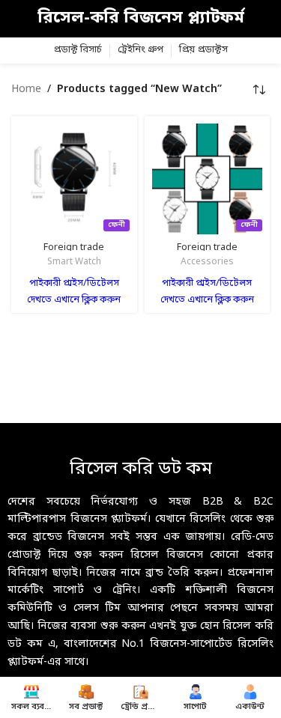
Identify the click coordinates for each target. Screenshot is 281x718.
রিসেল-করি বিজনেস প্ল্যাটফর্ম (140, 18)
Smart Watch (74, 262)
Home (26, 89)
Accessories (207, 262)
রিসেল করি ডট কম (141, 469)
